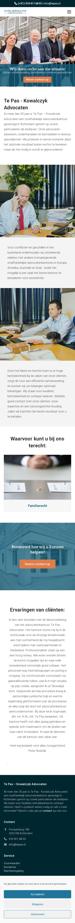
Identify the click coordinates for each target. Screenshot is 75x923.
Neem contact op (37, 79)
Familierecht (37, 506)
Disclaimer (10, 867)
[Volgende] (64, 483)
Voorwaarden (12, 863)
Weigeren (37, 904)
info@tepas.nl (52, 3)
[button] (69, 11)
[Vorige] (10, 483)
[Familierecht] (37, 477)
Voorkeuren (37, 914)
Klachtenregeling (13, 871)
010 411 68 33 (17, 839)
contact (47, 810)
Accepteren (37, 894)
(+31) (30, 3)
